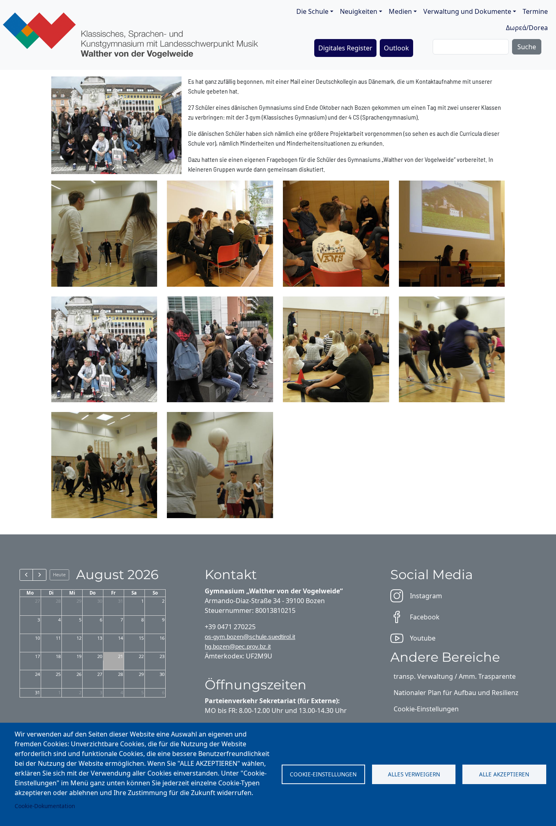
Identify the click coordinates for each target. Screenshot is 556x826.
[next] (39, 574)
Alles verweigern (414, 774)
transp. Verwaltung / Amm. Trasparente (455, 676)
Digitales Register (345, 48)
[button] (104, 232)
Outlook (396, 48)
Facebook (425, 616)
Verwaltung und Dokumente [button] (467, 11)
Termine (535, 11)
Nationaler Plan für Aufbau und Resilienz (456, 692)
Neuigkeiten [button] (358, 11)
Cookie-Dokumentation (45, 806)
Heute (59, 574)
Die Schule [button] (312, 11)
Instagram (426, 595)
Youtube (423, 638)
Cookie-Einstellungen (323, 774)
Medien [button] (400, 11)
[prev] (26, 574)
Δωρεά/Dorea (527, 27)
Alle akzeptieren (504, 774)
